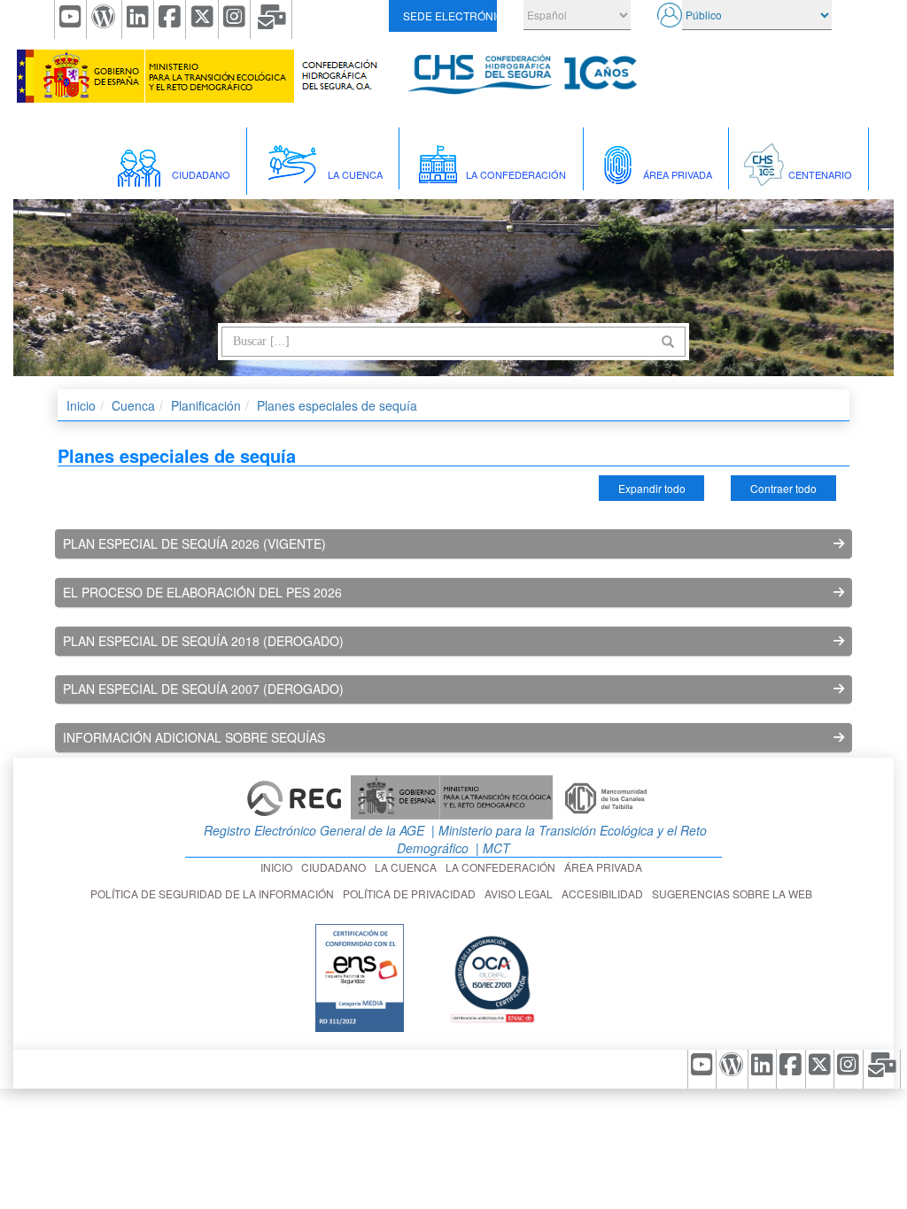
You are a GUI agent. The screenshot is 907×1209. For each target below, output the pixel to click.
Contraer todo (783, 488)
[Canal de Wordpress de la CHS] (104, 19)
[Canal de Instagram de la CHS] (235, 19)
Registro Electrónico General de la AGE (312, 830)
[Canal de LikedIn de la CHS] (138, 19)
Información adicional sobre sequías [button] (194, 737)
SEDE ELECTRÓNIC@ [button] (449, 15)
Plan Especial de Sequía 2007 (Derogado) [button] (203, 688)
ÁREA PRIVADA (605, 866)
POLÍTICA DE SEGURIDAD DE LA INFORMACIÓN (214, 893)
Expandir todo (652, 488)
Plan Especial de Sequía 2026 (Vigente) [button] (194, 543)
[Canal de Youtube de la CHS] (70, 19)
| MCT (491, 848)
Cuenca (133, 405)
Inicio (81, 405)
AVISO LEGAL (521, 893)
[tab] (454, 543)
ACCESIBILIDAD (605, 893)
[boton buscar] (668, 342)
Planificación (206, 405)
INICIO (279, 866)
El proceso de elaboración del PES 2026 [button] (202, 592)
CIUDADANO (336, 866)
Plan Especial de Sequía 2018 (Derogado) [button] (203, 641)
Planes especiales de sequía (337, 405)
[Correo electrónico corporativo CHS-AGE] (271, 19)
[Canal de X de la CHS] (202, 19)
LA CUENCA (408, 866)
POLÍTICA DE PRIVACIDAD (412, 893)
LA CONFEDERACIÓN (503, 866)
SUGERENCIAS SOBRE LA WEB (735, 893)
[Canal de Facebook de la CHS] (170, 19)
